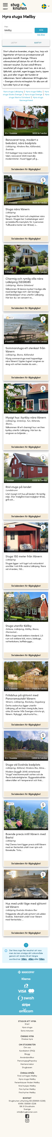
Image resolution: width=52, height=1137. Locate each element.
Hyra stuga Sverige (33, 95)
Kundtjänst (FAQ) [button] (27, 1051)
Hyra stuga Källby (34, 92)
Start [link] (27, 1024)
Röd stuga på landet (18, 487)
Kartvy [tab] (37, 43)
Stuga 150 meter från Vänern (24, 556)
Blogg (27, 1054)
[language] (45, 6)
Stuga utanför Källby (18, 626)
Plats (6, 27)
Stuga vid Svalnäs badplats (23, 765)
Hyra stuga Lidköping (13, 92)
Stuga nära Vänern (18, 209)
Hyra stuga (27, 1027)
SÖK (41, 30)
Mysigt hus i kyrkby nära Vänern (26, 418)
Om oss (27, 1048)
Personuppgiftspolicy (27, 1061)
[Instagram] (27, 1121)
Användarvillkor (27, 1058)
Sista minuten (27, 1031)
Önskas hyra (27, 1039)
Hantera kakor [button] (27, 1064)
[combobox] (16, 30)
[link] (27, 1076)
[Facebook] (27, 1116)
